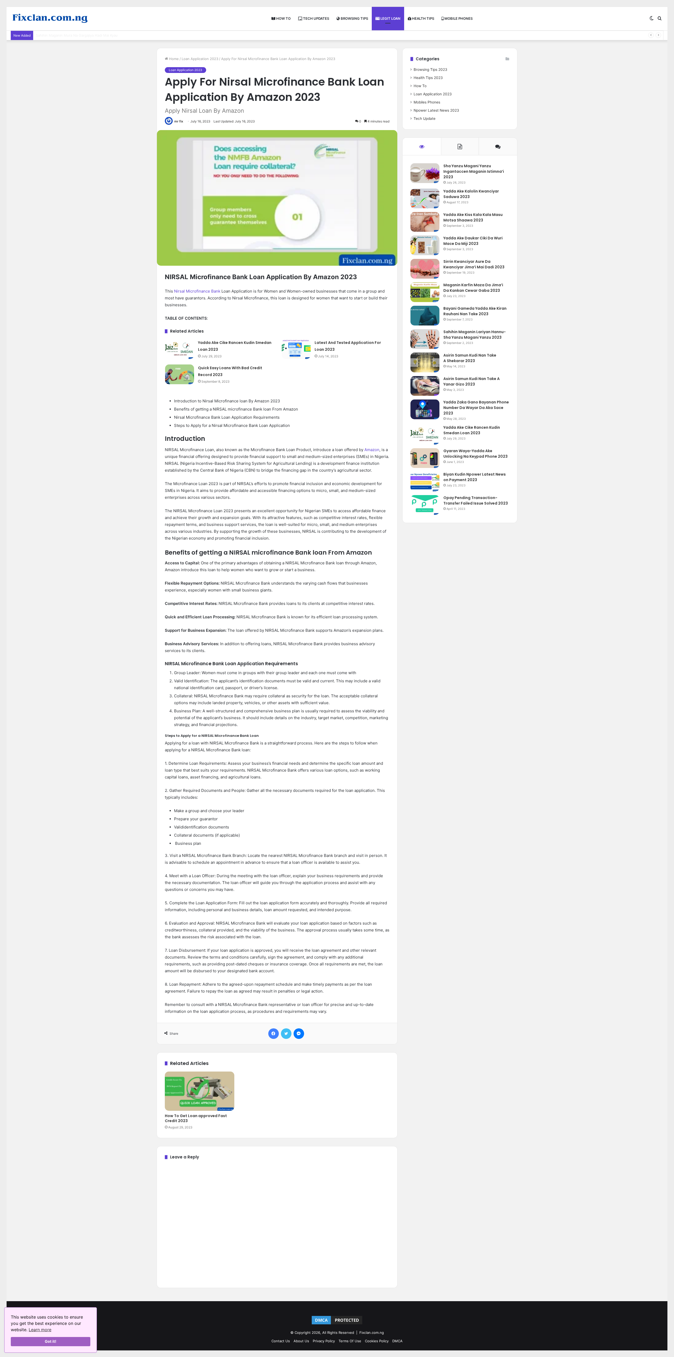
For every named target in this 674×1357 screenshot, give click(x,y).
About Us (301, 1341)
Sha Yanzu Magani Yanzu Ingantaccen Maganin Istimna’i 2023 (473, 171)
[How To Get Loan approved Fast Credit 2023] (199, 1091)
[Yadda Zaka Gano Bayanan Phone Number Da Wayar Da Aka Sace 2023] (424, 409)
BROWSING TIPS (354, 18)
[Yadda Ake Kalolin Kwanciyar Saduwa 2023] (424, 198)
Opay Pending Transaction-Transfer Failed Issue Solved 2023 (475, 500)
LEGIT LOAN (390, 18)
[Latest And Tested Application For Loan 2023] (296, 349)
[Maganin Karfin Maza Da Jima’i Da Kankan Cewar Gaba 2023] (424, 292)
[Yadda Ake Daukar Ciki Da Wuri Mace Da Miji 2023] (424, 245)
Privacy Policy (324, 1341)
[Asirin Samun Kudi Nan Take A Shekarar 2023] (424, 362)
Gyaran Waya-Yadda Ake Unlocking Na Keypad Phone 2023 (475, 453)
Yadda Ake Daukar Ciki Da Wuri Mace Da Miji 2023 (473, 240)
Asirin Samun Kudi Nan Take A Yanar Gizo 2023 (471, 381)
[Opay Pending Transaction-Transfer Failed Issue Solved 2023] (424, 505)
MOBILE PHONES (458, 18)
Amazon (371, 449)
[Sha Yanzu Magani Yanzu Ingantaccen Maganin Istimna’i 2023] (424, 173)
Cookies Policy (377, 1341)
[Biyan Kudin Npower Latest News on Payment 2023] (424, 481)
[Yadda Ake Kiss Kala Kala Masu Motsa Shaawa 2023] (424, 222)
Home (173, 59)
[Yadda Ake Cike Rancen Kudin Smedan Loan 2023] (179, 349)
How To (420, 86)
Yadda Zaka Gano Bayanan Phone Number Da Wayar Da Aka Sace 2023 (476, 407)
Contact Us (280, 1341)
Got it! (50, 1341)
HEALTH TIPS (422, 18)
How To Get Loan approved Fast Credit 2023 (196, 1118)
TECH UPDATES (315, 18)
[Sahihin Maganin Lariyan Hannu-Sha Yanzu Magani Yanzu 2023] (424, 339)
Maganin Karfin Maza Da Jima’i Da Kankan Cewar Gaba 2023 (473, 287)
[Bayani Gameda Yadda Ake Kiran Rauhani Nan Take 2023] (424, 315)
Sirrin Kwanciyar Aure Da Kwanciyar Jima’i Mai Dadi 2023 (473, 264)
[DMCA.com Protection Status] (337, 1324)
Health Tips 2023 (428, 78)
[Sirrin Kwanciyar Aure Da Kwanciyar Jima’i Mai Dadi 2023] (424, 269)
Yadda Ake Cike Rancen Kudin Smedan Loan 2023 (471, 430)
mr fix (178, 121)
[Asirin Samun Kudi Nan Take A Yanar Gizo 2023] (424, 386)
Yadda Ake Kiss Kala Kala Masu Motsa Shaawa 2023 (473, 217)
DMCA (397, 1341)
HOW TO (283, 18)
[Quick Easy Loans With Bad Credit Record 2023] (179, 374)
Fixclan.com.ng (371, 1332)
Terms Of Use (350, 1341)
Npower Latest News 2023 (436, 110)
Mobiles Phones (427, 102)
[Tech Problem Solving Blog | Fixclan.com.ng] (50, 18)
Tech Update (424, 118)
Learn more (40, 1329)
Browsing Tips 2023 (430, 69)
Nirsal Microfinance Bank (197, 291)
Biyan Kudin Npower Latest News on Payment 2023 (474, 477)
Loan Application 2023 (200, 59)
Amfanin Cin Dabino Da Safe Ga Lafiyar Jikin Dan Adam (80, 35)
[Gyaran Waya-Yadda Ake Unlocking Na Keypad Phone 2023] (424, 458)
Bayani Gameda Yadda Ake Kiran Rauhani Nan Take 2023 (475, 311)
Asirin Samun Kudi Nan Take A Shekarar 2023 (469, 358)
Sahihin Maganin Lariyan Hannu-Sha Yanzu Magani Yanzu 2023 (474, 334)
